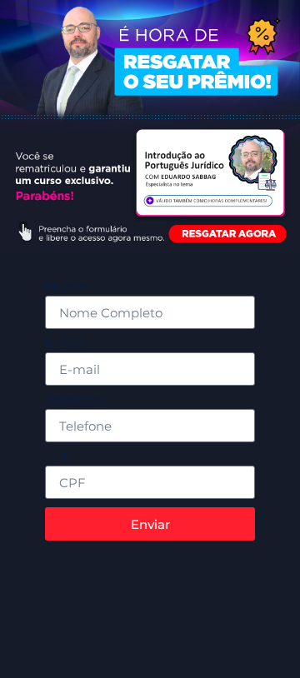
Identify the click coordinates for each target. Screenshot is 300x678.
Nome (66, 288)
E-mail (66, 344)
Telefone (73, 401)
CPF (58, 458)
